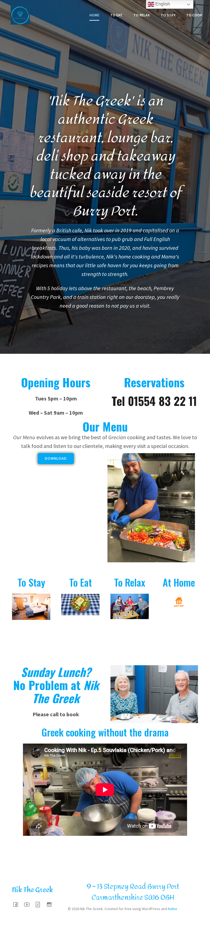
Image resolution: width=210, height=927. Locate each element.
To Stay (168, 15)
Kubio (172, 908)
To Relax (141, 15)
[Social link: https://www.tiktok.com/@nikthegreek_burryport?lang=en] (40, 904)
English (162, 4)
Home (94, 15)
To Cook (194, 15)
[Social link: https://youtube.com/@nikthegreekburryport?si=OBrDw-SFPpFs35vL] (28, 904)
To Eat (116, 15)
